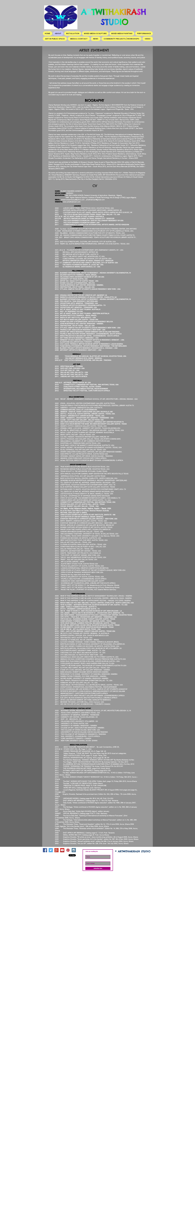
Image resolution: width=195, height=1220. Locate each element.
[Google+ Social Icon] (56, 850)
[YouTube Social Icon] (62, 850)
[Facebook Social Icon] (45, 850)
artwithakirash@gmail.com (95, 200)
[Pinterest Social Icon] (68, 850)
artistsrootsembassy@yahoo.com (73, 200)
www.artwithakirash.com (71, 202)
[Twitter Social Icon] (51, 850)
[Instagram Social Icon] (74, 850)
